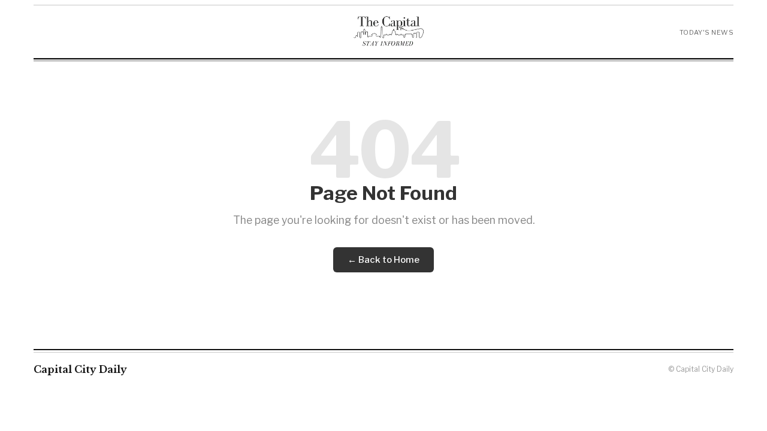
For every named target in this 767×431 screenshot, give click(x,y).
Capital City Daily (80, 369)
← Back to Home (383, 259)
